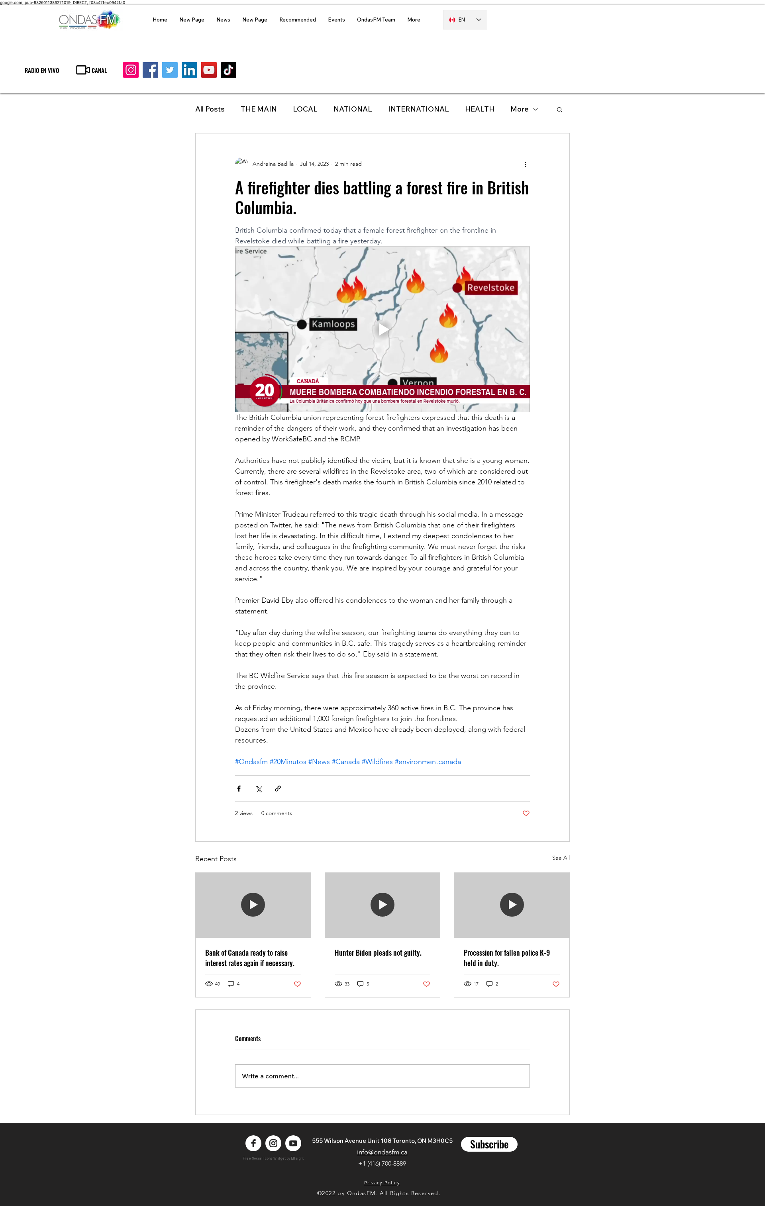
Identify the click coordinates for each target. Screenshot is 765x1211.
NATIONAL (352, 109)
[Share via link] (278, 788)
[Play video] (382, 329)
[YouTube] (209, 70)
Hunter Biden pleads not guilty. (378, 952)
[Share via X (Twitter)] (258, 788)
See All (561, 857)
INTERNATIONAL (418, 109)
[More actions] (525, 164)
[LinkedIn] (189, 70)
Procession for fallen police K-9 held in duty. (507, 957)
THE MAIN (259, 109)
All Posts (210, 109)
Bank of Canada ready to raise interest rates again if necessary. (249, 957)
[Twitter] (170, 70)
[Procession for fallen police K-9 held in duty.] (511, 905)
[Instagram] (131, 70)
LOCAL (305, 109)
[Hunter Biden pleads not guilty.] (382, 905)
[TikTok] (228, 70)
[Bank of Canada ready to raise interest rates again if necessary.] (253, 905)
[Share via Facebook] (239, 788)
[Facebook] (150, 70)
